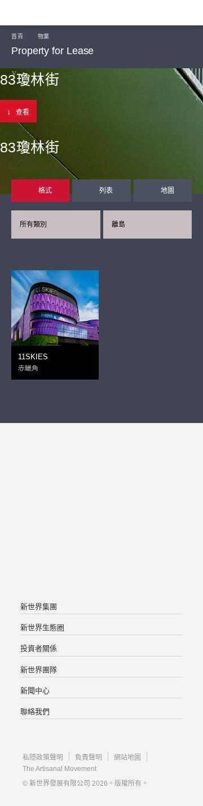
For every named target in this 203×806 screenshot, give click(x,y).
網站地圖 (127, 757)
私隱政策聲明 (43, 757)
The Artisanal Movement (59, 769)
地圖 (167, 191)
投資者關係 (38, 648)
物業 (44, 36)
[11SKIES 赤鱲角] (55, 304)
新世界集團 (38, 606)
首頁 (17, 36)
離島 (118, 224)
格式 (45, 191)
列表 (106, 191)
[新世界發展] (64, 13)
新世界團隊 (38, 670)
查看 (22, 112)
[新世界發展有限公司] (101, 468)
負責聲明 (88, 757)
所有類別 (33, 224)
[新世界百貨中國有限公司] (101, 558)
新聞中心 (35, 690)
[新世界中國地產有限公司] (101, 513)
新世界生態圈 (42, 627)
